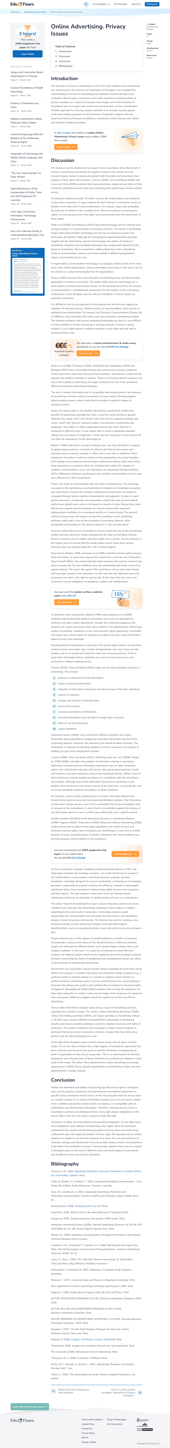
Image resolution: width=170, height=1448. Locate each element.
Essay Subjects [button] (100, 4)
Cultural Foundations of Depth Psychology (27, 89)
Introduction (65, 51)
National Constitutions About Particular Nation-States (26, 120)
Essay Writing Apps (116, 1419)
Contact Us (87, 1428)
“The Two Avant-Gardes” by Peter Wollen (26, 175)
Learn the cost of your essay (28, 1406)
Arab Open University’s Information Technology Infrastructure (23, 215)
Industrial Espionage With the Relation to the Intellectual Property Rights (27, 138)
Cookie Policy (88, 1424)
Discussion (64, 56)
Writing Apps (120, 4)
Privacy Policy (88, 1433)
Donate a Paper (89, 1442)
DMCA (85, 1437)
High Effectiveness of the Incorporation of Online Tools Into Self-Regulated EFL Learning (26, 194)
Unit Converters (114, 1424)
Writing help (152, 4)
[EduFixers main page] (22, 4)
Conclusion (65, 61)
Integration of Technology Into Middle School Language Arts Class (27, 157)
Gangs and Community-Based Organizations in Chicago (27, 74)
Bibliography (66, 66)
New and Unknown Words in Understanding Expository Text (27, 233)
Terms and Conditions (92, 1419)
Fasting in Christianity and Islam (25, 105)
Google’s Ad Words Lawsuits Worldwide (93, 1339)
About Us (136, 4)
